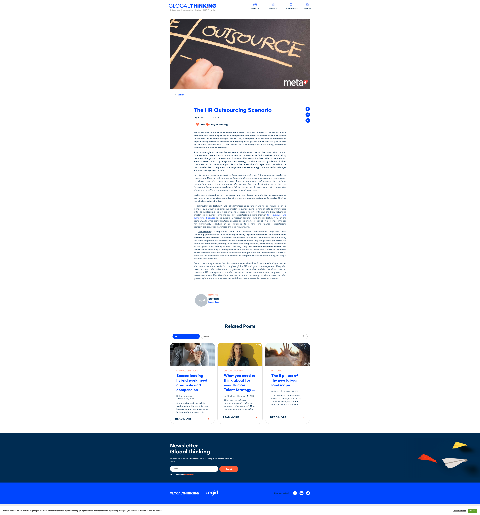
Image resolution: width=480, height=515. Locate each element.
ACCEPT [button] (472, 511)
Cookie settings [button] (459, 511)
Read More (183, 418)
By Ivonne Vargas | (185, 396)
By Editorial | (277, 391)
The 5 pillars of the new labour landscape (284, 380)
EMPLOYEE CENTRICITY (187, 371)
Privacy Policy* (189, 474)
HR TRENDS (276, 371)
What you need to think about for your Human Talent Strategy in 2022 (239, 385)
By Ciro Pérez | (231, 396)
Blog (213, 124)
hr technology (222, 124)
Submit (229, 469)
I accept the (184, 474)
